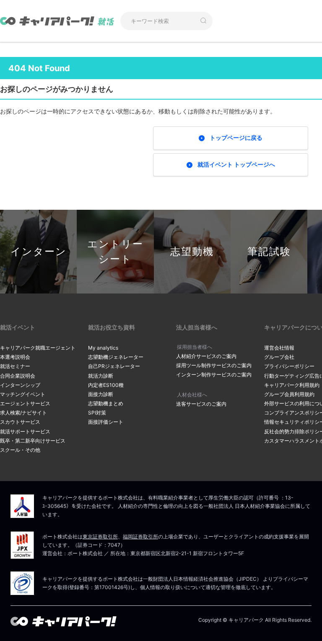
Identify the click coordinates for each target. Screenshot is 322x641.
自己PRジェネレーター (114, 366)
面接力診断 (100, 394)
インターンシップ (20, 385)
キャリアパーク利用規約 (291, 385)
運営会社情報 (279, 348)
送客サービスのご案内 (201, 404)
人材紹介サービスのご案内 (206, 356)
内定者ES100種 (106, 385)
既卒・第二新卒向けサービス (32, 441)
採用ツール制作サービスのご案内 (214, 365)
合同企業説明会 (17, 376)
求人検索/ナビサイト (23, 412)
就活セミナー (15, 366)
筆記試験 (269, 251)
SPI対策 (97, 412)
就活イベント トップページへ (236, 164)
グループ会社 (279, 357)
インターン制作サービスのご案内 (214, 374)
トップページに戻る (236, 137)
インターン (38, 251)
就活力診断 (100, 376)
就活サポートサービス (25, 431)
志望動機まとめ (105, 403)
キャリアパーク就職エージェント (37, 348)
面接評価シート (105, 422)
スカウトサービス (20, 422)
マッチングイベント (22, 394)
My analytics (103, 348)
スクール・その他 (20, 450)
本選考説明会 (15, 357)
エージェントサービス (25, 403)
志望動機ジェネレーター (115, 357)
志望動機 (192, 251)
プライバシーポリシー (289, 366)
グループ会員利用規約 (289, 394)
